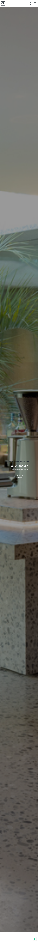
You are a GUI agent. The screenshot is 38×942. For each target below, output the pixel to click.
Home (11, 461)
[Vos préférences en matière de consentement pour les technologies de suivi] (35, 939)
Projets (16, 461)
